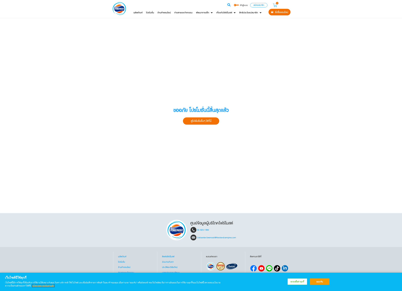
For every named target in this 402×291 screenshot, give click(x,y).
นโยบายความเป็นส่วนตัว (43, 286)
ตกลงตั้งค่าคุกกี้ (297, 281)
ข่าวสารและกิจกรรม (183, 12)
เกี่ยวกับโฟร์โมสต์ (224, 12)
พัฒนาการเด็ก (202, 12)
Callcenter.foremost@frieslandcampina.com (216, 237)
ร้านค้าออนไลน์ (164, 12)
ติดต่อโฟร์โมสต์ (168, 256)
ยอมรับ (319, 281)
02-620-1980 (203, 229)
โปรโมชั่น (150, 12)
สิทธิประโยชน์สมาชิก (248, 12)
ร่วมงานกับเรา (168, 262)
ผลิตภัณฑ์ (138, 12)
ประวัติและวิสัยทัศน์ (169, 267)
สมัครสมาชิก (258, 5)
